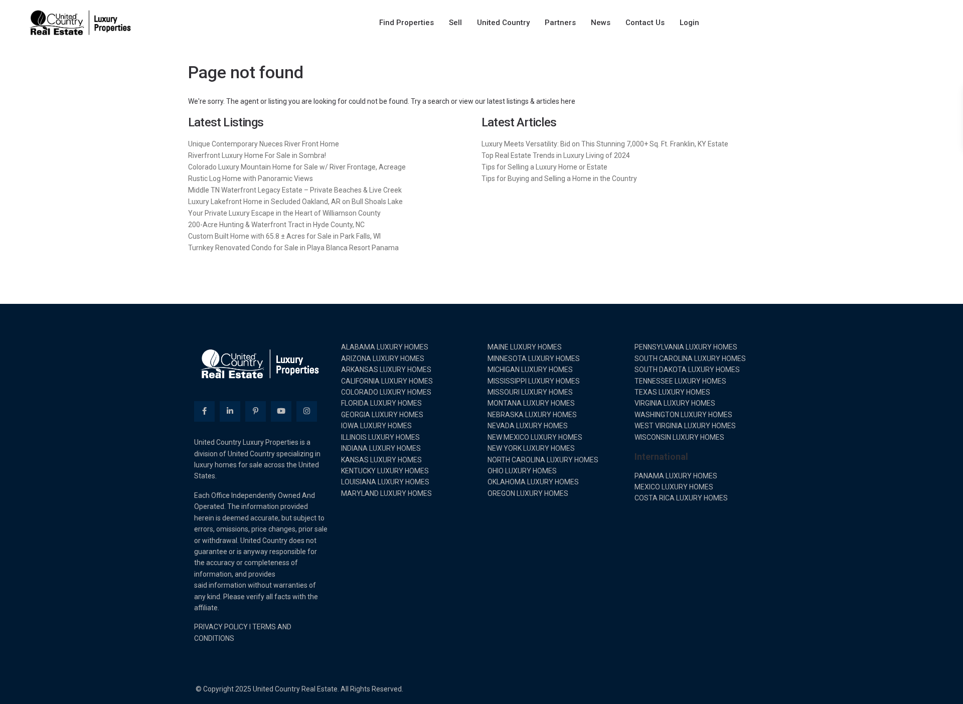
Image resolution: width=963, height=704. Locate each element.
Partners (560, 22)
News (600, 22)
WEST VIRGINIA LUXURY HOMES (685, 426)
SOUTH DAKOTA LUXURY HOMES (687, 370)
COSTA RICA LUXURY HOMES (681, 498)
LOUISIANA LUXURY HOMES (385, 482)
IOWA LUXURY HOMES (376, 426)
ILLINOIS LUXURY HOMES (380, 437)
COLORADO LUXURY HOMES (386, 392)
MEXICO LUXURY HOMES (673, 487)
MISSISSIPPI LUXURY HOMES (534, 381)
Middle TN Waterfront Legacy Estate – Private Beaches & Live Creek (295, 190)
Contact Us (645, 22)
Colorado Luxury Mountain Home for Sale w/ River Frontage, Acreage (297, 167)
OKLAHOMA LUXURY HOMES (533, 482)
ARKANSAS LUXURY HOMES (386, 370)
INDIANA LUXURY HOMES (381, 448)
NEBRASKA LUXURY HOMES (532, 415)
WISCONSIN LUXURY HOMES (679, 437)
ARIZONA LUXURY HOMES (382, 359)
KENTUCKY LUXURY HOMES (385, 471)
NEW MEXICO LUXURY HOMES (535, 437)
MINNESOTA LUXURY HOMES (534, 359)
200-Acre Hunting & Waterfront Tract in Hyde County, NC (276, 225)
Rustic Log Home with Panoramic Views (250, 178)
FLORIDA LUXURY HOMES (381, 403)
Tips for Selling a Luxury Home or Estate (544, 167)
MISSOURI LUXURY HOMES (530, 392)
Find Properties (406, 22)
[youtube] (281, 411)
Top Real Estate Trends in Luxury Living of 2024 (556, 155)
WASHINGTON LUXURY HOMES (683, 415)
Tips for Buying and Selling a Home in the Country (559, 178)
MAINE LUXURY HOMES (525, 347)
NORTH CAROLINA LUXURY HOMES (543, 460)
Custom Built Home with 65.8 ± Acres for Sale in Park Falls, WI (284, 236)
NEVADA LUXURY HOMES (528, 426)
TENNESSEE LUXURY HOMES (680, 381)
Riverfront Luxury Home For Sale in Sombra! (257, 155)
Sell (455, 22)
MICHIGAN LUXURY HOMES (530, 370)
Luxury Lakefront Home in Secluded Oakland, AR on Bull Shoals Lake (295, 202)
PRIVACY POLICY (221, 627)
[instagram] (306, 411)
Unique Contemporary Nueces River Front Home (263, 144)
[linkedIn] (230, 411)
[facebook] (204, 411)
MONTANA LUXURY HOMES (531, 403)
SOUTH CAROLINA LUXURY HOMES (690, 359)
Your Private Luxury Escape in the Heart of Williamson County (284, 213)
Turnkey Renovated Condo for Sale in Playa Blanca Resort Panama (293, 248)
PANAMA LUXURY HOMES (675, 476)
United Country (503, 22)
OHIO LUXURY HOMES (522, 471)
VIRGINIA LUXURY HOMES (674, 403)
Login (689, 22)
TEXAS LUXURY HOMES (672, 392)
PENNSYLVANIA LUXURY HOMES (685, 347)
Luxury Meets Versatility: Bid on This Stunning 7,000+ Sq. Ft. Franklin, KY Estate (605, 144)
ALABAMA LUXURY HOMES (384, 347)
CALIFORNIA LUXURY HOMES (387, 381)
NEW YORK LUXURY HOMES (531, 448)
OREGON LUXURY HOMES (528, 493)
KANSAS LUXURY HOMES (381, 460)
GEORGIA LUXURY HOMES (382, 415)
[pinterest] (255, 411)
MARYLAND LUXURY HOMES (386, 493)
